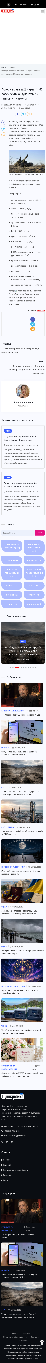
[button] (10, 667)
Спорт (34, 595)
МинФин (41, 310)
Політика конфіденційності (15, 1170)
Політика (34, 560)
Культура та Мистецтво (34, 547)
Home (3, 67)
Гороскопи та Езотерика (12, 546)
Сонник (12, 595)
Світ (34, 586)
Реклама (7, 1175)
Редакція (7, 1165)
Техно (11, 604)
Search (39, 533)
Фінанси (34, 604)
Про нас (6, 1160)
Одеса (12, 560)
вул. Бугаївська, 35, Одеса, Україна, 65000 (20, 1126)
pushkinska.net (31, 1359)
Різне (11, 586)
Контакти (7, 1180)
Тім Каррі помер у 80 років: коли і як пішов (20, 715)
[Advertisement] (23, 38)
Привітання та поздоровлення (34, 573)
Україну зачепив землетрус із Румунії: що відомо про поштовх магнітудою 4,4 (23, 651)
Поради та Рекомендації (12, 573)
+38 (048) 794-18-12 (11, 1131)
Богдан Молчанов (14, 445)
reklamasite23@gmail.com (15, 1136)
